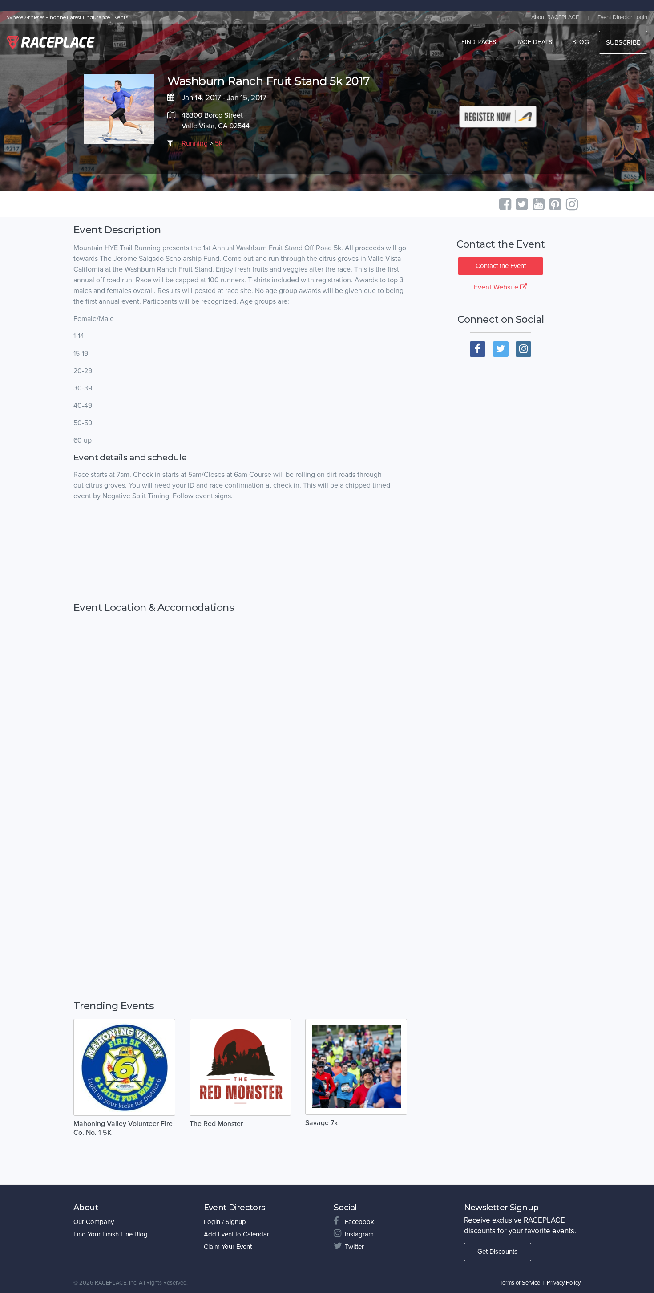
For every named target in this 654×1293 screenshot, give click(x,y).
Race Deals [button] (534, 42)
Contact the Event (501, 266)
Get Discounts (497, 1252)
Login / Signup (225, 1222)
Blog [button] (580, 42)
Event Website (497, 287)
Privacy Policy (564, 1282)
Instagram (359, 1234)
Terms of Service (520, 1282)
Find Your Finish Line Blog (110, 1234)
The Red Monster (216, 1123)
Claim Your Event (228, 1247)
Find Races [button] (479, 42)
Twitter (354, 1247)
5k (218, 143)
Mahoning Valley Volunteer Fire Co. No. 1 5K (123, 1128)
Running (195, 143)
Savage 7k (321, 1122)
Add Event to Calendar (236, 1234)
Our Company (93, 1222)
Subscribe (623, 42)
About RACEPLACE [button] (555, 17)
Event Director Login (622, 17)
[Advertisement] (240, 551)
